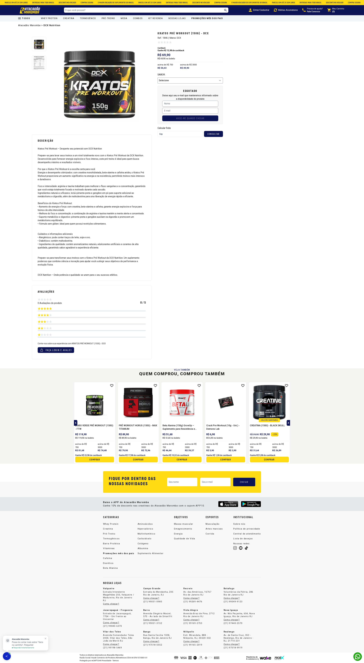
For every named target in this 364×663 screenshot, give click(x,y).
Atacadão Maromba (29, 25)
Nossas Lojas (177, 18)
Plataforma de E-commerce (252, 658)
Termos (115, 660)
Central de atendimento (247, 533)
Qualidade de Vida (184, 538)
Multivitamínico (146, 533)
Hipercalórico (145, 528)
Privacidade (106, 660)
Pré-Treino (108, 18)
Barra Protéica (111, 543)
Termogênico (88, 18)
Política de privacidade (246, 528)
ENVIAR (244, 482)
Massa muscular (183, 524)
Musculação (213, 524)
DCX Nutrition (52, 25)
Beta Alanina (110, 568)
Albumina (143, 548)
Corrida (210, 533)
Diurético (108, 563)
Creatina (68, 18)
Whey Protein (49, 18)
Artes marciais (214, 528)
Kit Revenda (155, 18)
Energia (178, 533)
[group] (100, 81)
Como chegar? (111, 604)
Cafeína (107, 558)
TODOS (26, 18)
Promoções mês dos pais (207, 18)
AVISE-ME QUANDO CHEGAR (190, 118)
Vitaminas (109, 548)
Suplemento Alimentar (151, 553)
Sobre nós (239, 524)
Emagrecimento (183, 528)
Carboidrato (145, 538)
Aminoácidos (145, 524)
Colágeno (143, 543)
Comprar (94, 459)
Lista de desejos (243, 538)
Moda (124, 18)
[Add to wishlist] (111, 385)
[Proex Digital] (279, 658)
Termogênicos (111, 538)
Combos (138, 18)
